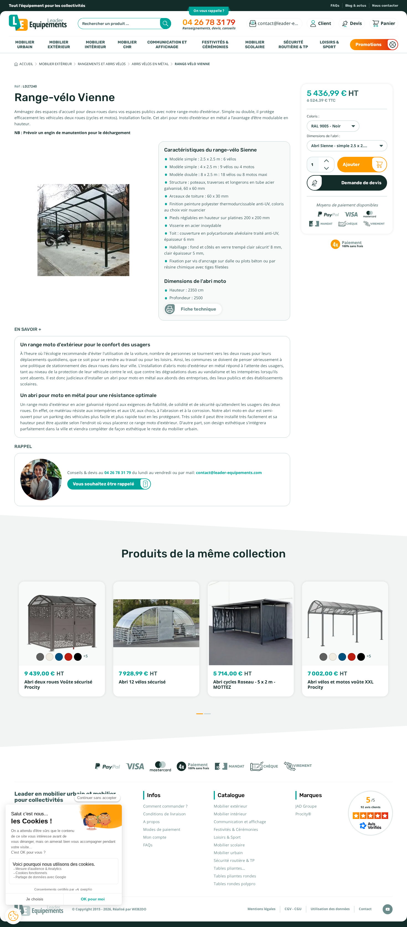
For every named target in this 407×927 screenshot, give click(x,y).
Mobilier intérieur (95, 44)
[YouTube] (388, 909)
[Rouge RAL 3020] (68, 657)
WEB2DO (139, 909)
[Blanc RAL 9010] (49, 657)
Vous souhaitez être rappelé (103, 483)
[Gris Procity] (40, 657)
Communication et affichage (167, 44)
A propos (151, 822)
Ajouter (351, 164)
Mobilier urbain (24, 44)
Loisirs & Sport (329, 44)
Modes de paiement (161, 829)
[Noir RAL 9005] (78, 657)
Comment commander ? (165, 806)
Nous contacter (385, 5)
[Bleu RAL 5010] (59, 657)
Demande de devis (361, 182)
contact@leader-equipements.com (229, 472)
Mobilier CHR (127, 44)
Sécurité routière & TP (293, 44)
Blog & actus (355, 5)
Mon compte (154, 837)
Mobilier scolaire (255, 44)
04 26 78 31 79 (208, 22)
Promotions (369, 44)
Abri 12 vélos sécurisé (142, 682)
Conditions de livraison (164, 814)
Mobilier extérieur (59, 44)
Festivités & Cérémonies (215, 44)
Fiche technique (198, 309)
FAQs (335, 5)
